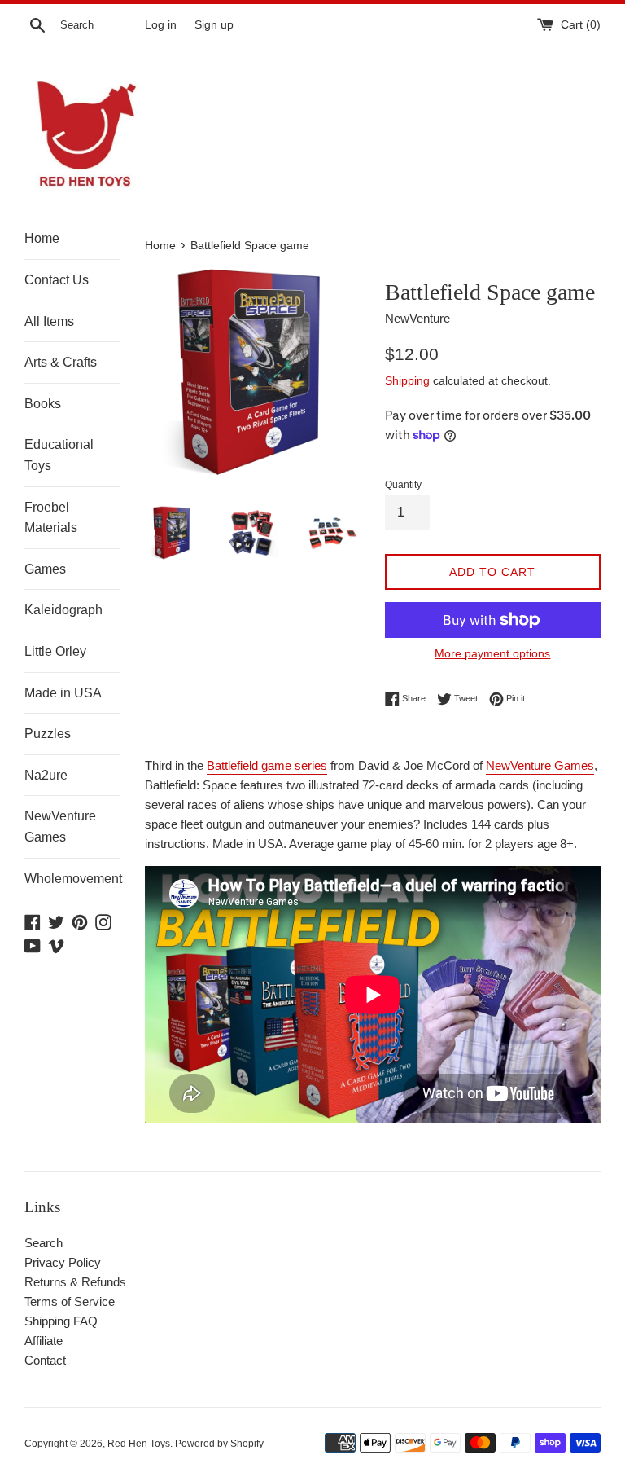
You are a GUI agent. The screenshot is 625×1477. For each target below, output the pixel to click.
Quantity (403, 484)
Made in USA (63, 693)
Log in (161, 25)
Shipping (407, 380)
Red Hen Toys (138, 1443)
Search (43, 1243)
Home (41, 238)
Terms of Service (69, 1301)
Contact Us (56, 280)
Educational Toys (59, 455)
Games (45, 569)
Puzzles (47, 734)
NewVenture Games (60, 826)
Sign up (214, 25)
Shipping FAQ (61, 1321)
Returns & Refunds (75, 1282)
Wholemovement (72, 879)
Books (42, 404)
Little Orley (55, 651)
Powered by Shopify (219, 1443)
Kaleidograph (63, 610)
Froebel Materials (50, 517)
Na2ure (46, 775)
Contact (45, 1360)
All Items (49, 321)
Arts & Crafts (60, 362)
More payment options (492, 653)
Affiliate (43, 1340)
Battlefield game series (267, 765)
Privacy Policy (62, 1262)
